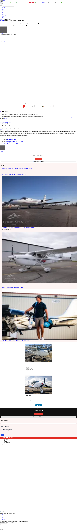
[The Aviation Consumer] (45, 2)
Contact (3, 517)
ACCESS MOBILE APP (7, 442)
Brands (1, 1)
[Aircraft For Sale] (7, 2)
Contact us (5, 118)
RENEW (5, 440)
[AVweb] (19, 2)
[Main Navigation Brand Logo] (1, 4)
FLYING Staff (1, 33)
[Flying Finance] (51, 2)
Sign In (1, 529)
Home (1, 20)
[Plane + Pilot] (38, 2)
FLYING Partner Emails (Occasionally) (7, 430)
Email (0, 527)
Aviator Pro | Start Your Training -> (11, 117)
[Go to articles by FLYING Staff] (38, 29)
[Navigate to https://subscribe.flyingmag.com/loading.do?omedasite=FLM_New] (4, 130)
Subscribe (3, 518)
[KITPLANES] (32, 2)
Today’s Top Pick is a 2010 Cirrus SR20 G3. (5, 122)
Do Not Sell (3, 520)
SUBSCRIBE (6, 439)
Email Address (3, 421)
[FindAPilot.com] (58, 2)
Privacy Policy (3, 519)
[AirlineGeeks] (13, 2)
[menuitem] (39, 7)
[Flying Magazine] (2, 2)
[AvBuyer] (26, 2)
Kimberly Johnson (6, 41)
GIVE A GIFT (6, 441)
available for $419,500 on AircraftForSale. (34, 136)
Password (1, 528)
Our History (3, 516)
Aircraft (3, 20)
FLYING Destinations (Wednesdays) (7, 429)
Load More (38, 405)
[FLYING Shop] (64, 2)
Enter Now (1, 129)
